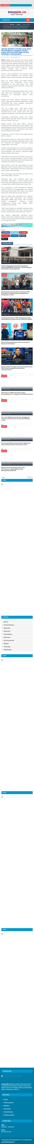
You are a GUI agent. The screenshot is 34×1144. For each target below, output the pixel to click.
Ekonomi (7, 637)
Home (12, 24)
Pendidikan (8, 634)
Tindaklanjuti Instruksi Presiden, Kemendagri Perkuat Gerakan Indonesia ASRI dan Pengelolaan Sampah (21, 5)
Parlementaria (9, 640)
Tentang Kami (9, 1102)
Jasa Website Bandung (7, 1142)
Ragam (18, 24)
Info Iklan (7, 1109)
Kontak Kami (8, 1112)
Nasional (7, 631)
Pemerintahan (9, 625)
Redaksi (6, 1105)
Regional (7, 628)
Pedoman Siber (9, 1115)
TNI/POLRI (7, 649)
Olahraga (7, 646)
